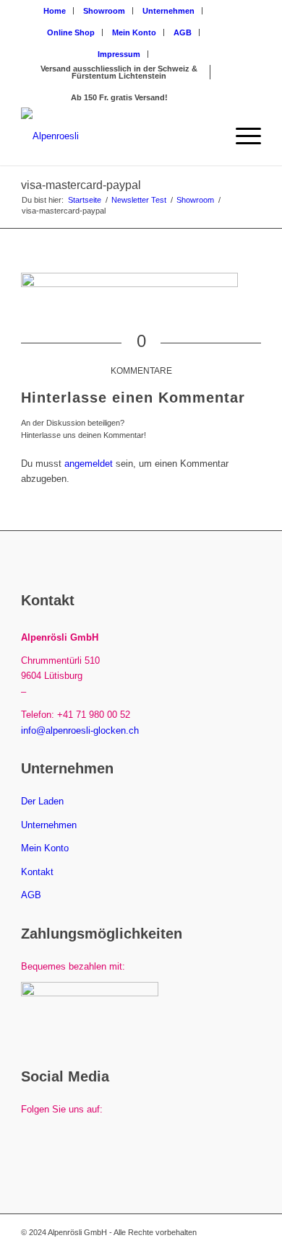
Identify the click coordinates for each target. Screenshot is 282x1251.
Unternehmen (168, 10)
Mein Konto (134, 32)
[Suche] (207, 136)
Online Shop (71, 32)
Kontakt (37, 871)
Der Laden (42, 801)
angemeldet (88, 463)
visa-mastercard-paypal (81, 185)
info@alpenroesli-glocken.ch (80, 730)
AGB (183, 32)
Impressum (119, 54)
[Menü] (241, 136)
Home (54, 10)
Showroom (104, 10)
